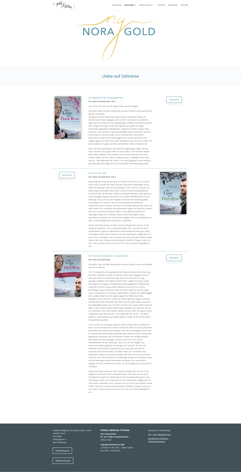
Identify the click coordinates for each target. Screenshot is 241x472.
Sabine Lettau (145, 5)
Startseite (116, 5)
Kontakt (184, 5)
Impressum (62, 450)
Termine (161, 5)
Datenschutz (63, 460)
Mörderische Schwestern (158, 438)
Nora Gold (129, 5)
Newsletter (173, 5)
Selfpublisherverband (156, 441)
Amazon (174, 99)
